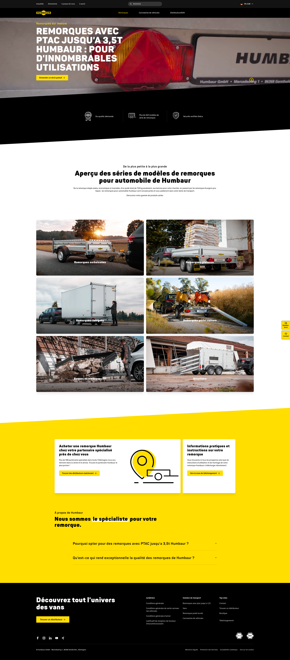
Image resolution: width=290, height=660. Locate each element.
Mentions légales (191, 650)
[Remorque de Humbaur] (43, 12)
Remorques (123, 13)
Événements (52, 4)
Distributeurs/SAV (177, 13)
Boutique (223, 613)
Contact (222, 603)
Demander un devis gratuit (50, 78)
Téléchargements (226, 620)
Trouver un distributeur (51, 619)
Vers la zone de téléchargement (203, 473)
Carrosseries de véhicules (149, 13)
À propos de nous (68, 4)
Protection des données (209, 650)
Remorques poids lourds (193, 613)
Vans (185, 608)
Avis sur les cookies (247, 650)
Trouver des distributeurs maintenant (78, 473)
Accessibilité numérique (229, 650)
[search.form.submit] (131, 4)
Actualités (40, 4)
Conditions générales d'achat (158, 616)
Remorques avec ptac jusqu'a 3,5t (197, 603)
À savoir (82, 4)
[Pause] (251, 80)
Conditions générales (155, 603)
